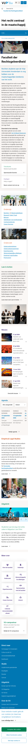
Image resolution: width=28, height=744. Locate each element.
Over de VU (9, 8)
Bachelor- (6, 213)
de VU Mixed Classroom (19, 133)
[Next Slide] (26, 519)
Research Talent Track (10, 215)
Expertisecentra (8, 251)
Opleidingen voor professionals (13, 220)
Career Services (8, 224)
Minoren (6, 217)
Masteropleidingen (17, 213)
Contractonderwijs (9, 222)
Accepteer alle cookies (14, 729)
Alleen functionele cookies (14, 735)
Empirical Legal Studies (11, 255)
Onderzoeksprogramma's (11, 248)
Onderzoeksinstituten (10, 246)
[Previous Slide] (21, 519)
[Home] (2, 8)
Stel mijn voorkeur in (14, 740)
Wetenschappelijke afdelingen (13, 253)
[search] (26, 33)
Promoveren (7, 257)
